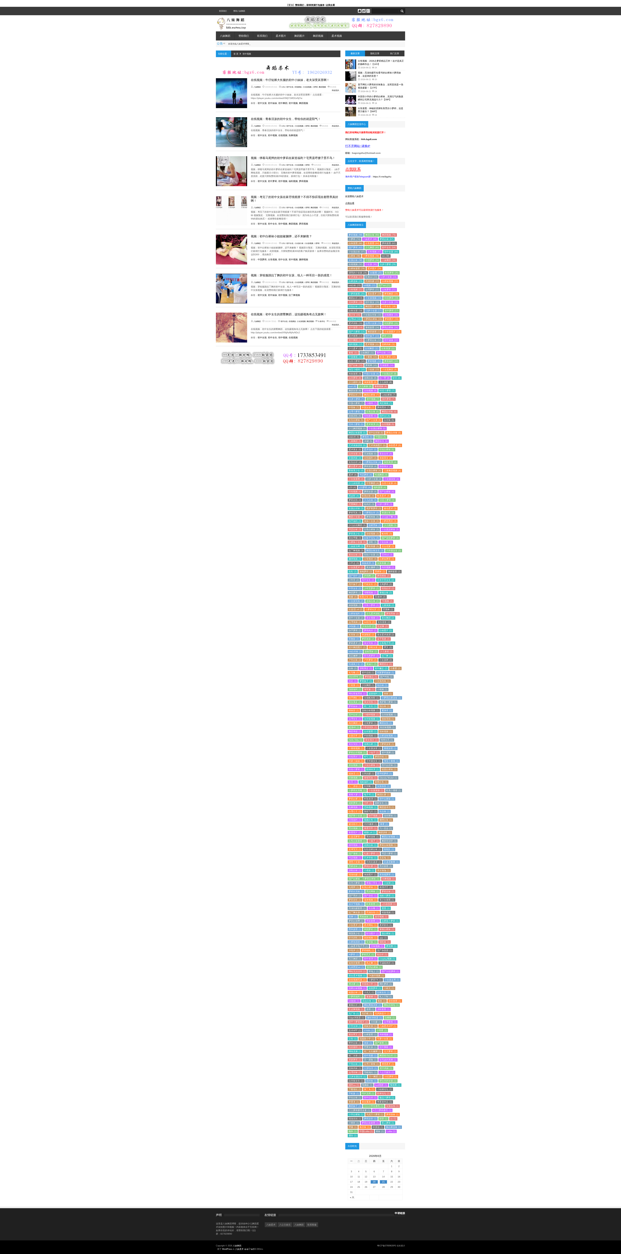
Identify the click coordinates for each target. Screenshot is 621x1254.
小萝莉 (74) (354, 239)
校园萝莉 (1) (375, 988)
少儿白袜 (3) (370, 500)
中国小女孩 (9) (371, 373)
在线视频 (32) (356, 264)
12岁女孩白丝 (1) (357, 1076)
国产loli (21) (384, 285)
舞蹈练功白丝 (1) (388, 1055)
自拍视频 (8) (370, 390)
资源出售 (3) (388, 512)
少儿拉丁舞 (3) (389, 517)
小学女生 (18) (389, 306)
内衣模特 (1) (355, 1047)
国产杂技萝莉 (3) (390, 538)
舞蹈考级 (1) (355, 731)
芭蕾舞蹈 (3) (355, 504)
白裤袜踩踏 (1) (356, 942)
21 (383, 1182)
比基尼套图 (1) (391, 862)
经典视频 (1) (355, 777)
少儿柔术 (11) (355, 348)
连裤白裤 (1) (370, 744)
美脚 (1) (353, 916)
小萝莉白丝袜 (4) (372, 462)
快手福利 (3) (355, 521)
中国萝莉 (262, 259)
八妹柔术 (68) (370, 239)
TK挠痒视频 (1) (376, 975)
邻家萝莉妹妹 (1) (385, 672)
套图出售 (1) (381, 782)
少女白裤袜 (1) (371, 765)
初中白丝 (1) (370, 1097)
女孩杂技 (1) (383, 786)
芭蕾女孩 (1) (370, 1047)
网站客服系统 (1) (357, 693)
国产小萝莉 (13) (357, 331)
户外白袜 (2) (355, 660)
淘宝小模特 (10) (357, 369)
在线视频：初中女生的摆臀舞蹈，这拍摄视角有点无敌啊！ (289, 314)
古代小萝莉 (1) (356, 883)
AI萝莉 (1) (354, 954)
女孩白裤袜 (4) (373, 470)
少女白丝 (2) (368, 626)
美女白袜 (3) (355, 554)
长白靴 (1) (374, 908)
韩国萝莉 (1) (370, 929)
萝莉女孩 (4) (370, 491)
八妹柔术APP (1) (387, 1026)
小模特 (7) (371, 403)
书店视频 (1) (355, 857)
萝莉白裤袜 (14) (390, 327)
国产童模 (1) (355, 853)
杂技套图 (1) (394, 1001)
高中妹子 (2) (355, 584)
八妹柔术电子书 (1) (358, 946)
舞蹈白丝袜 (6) (389, 411)
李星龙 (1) (354, 1102)
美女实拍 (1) (355, 744)
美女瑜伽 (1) (383, 870)
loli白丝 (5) (354, 437)
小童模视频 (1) (356, 748)
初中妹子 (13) (372, 336)
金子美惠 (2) (383, 639)
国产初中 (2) (355, 575)
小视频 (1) (382, 689)
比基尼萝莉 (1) (356, 836)
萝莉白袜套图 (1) (370, 1123)
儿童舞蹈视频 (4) (392, 470)
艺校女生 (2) (370, 584)
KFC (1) (368, 756)
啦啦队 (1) (389, 849)
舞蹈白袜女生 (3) (374, 550)
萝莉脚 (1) (391, 946)
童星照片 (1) (355, 832)
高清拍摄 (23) (372, 281)
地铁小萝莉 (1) (386, 895)
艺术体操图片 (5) (377, 445)
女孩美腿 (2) (383, 563)
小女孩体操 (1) (376, 790)
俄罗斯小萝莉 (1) (388, 702)
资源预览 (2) (368, 634)
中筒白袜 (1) (355, 1064)
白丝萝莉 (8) (355, 378)
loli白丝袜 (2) (355, 651)
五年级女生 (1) (373, 761)
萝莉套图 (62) (389, 243)
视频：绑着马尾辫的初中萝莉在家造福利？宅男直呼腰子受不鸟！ (293, 158)
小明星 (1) (382, 1030)
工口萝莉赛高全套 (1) (359, 1110)
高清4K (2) (380, 597)
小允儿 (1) (369, 992)
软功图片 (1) (372, 933)
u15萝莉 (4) (365, 487)
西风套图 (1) (355, 929)
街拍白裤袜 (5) (386, 449)
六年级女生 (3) (393, 550)
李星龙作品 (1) (384, 1102)
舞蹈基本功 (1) (386, 807)
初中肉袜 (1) (386, 1068)
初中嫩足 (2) (381, 668)
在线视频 (282, 135)
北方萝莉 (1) (390, 1051)
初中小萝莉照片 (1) (358, 1022)
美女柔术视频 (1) (357, 975)
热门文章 (394, 53)
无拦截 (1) (367, 1013)
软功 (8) (396, 378)
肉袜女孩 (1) (370, 1026)
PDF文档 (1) (368, 1093)
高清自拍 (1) (372, 912)
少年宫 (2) (354, 580)
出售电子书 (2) (386, 643)
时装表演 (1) (370, 799)
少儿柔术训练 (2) (374, 613)
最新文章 (355, 53)
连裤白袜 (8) (370, 378)
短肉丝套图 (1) (356, 963)
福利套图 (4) (380, 487)
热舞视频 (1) (355, 807)
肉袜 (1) (388, 693)
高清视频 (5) (370, 453)
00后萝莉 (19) (391, 298)
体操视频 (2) (355, 605)
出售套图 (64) (372, 243)
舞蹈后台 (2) (385, 664)
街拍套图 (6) (370, 416)
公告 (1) (353, 1038)
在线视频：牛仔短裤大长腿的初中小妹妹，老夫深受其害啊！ (290, 80)
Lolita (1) (391, 1131)
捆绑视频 (303, 259)
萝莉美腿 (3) (372, 546)
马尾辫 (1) (354, 887)
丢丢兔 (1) (384, 857)
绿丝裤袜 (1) (390, 815)
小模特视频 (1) (371, 714)
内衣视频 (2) (388, 567)
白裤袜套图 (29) (357, 268)
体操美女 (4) (385, 458)
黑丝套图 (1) (385, 866)
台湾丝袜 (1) (355, 1072)
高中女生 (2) (368, 580)
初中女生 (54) (389, 247)
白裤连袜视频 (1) (388, 735)
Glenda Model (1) (388, 777)
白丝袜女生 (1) (356, 1081)
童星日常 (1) (370, 828)
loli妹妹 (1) (354, 1001)
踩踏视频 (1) (370, 937)
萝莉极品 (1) (371, 676)
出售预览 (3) (370, 559)
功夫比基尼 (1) (373, 862)
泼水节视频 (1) (356, 904)
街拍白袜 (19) (356, 306)
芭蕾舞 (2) (388, 609)
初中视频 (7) (373, 399)
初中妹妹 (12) (391, 340)
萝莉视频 (303, 181)
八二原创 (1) (355, 786)
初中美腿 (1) (370, 1055)
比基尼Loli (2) (356, 609)
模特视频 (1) (355, 845)
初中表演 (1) (370, 958)
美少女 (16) (354, 315)
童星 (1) (384, 824)
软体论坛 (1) (383, 1093)
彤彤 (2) (353, 571)
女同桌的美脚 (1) (388, 1059)
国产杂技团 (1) (384, 950)
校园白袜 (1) (355, 992)
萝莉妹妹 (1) (355, 706)
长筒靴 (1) (369, 786)
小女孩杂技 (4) (391, 479)
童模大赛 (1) (355, 794)
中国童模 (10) (356, 357)
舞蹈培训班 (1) (389, 841)
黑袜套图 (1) (372, 921)
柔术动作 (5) (370, 449)
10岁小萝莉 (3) (384, 504)
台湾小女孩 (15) (373, 323)
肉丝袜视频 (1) (387, 727)
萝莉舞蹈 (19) (391, 293)
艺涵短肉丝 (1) (386, 963)
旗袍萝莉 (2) (366, 571)
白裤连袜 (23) (356, 281)
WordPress (227, 1249)
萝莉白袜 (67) (387, 239)
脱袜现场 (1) (388, 719)
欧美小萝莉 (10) (388, 357)
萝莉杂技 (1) (355, 900)
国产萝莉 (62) (356, 247)
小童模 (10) (371, 357)
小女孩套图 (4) (356, 479)
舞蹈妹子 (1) (355, 1106)
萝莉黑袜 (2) (392, 613)
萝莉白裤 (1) (355, 799)
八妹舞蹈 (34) (389, 260)
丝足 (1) (353, 681)
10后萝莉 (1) (390, 1076)
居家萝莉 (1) (355, 1059)
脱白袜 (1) (384, 706)
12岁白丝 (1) (370, 1068)
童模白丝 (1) (355, 1005)
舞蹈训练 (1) (384, 832)
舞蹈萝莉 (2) (355, 592)
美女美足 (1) (355, 702)
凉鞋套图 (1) (383, 1009)
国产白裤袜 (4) (386, 491)
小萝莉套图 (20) (357, 293)
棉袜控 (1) (354, 710)
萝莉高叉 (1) (368, 954)
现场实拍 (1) (355, 1118)
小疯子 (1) (374, 841)
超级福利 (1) (375, 693)
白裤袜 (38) (354, 256)
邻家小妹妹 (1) (356, 761)
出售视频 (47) (374, 251)
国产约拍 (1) (386, 676)
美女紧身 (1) (368, 1102)
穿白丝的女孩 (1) (388, 1081)
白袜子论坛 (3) (371, 538)
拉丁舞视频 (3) (356, 550)
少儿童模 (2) (386, 651)
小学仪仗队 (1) (369, 727)
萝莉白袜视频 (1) (388, 845)
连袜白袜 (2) (372, 601)
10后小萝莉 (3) (387, 500)
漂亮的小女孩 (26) (358, 272)
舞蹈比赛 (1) (383, 794)
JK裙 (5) (368, 441)
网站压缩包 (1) (391, 1005)
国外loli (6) (384, 416)
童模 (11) (353, 352)
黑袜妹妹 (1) (366, 916)
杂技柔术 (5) (394, 445)
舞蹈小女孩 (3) (356, 517)
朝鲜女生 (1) (381, 803)
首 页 (236, 54)
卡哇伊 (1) (354, 950)
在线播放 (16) (391, 315)
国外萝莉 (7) (388, 399)
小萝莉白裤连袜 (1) (391, 698)
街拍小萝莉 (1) (356, 769)
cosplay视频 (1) (387, 958)
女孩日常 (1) (355, 735)
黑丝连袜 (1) (372, 836)
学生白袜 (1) (355, 1097)
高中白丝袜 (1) (389, 765)
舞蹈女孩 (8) (355, 390)
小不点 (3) (354, 563)
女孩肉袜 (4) (355, 458)
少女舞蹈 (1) (368, 685)
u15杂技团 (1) (389, 904)
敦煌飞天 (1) (370, 811)
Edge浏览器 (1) (356, 1017)
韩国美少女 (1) (356, 933)
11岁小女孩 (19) (390, 302)
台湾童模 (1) (390, 1022)
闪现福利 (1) (355, 820)
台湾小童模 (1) (371, 1064)
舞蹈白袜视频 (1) (390, 836)
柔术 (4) (353, 474)
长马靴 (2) (354, 672)
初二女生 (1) (370, 706)
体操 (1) (368, 1043)
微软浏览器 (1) (374, 1017)
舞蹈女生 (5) (381, 441)
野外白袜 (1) (355, 1043)
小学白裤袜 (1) (356, 1114)
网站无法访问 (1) (357, 971)
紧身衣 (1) (387, 710)
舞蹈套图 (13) (374, 331)
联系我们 (223, 11)
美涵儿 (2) (371, 664)
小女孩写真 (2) (356, 601)
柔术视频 (337, 35)
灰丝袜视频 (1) (371, 719)
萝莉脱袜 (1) (392, 1114)
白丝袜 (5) (389, 420)
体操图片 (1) (370, 874)
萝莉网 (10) (371, 365)
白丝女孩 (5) (355, 453)
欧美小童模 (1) (393, 790)
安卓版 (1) (371, 942)
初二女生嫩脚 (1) (372, 1051)
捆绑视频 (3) (355, 559)
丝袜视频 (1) (377, 946)
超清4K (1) (354, 727)
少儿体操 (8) (365, 386)
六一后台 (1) (385, 828)
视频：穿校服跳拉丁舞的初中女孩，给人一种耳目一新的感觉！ (291, 275)
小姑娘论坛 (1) (384, 1089)
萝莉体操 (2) (368, 639)
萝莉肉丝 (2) (370, 630)
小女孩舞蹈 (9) (389, 369)
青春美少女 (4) (356, 470)
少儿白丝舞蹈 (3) (357, 525)
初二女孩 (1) (355, 1055)
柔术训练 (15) (356, 323)
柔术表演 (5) (372, 424)
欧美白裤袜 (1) (369, 887)
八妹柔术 (270, 1224)
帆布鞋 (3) (387, 533)
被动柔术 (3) (390, 508)
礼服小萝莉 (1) (371, 853)
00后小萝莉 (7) (387, 390)
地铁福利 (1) (366, 782)
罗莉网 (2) (369, 575)
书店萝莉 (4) (366, 474)
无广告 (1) (354, 1013)
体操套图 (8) (370, 382)
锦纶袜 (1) (384, 942)
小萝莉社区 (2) (372, 609)
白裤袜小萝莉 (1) (390, 921)
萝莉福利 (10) (391, 361)
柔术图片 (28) (374, 268)
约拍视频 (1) (370, 735)
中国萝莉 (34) (372, 260)
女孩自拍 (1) (392, 1106)
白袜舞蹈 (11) (367, 352)
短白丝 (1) (382, 954)
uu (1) (393, 1118)
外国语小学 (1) (369, 984)
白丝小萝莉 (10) (357, 361)
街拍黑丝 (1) (355, 756)
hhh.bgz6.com (369, 139)
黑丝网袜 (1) (372, 891)
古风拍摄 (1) (368, 773)
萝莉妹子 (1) (366, 681)
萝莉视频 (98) (356, 235)
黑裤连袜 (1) (355, 866)
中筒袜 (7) (354, 407)
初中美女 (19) (372, 302)
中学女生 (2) (355, 588)
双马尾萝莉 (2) (371, 655)
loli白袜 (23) (355, 285)
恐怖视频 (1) (370, 807)
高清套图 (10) (387, 365)
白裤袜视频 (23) (390, 281)
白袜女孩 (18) (356, 310)
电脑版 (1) (367, 1085)
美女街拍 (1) (370, 702)
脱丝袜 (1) (371, 1081)
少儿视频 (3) (390, 525)
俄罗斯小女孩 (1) (357, 815)
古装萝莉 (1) (370, 723)
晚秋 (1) (353, 1131)
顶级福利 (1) (355, 689)
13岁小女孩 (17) (373, 310)
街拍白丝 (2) (388, 588)
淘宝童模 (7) (385, 403)
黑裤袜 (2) (380, 571)
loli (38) (386, 256)
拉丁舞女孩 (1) (356, 912)
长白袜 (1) (384, 811)
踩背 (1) (383, 1118)
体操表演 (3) (368, 563)
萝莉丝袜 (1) (388, 891)
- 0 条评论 (319, 321)
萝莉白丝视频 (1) (357, 752)
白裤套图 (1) (370, 1034)
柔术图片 (281, 35)
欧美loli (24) (371, 277)
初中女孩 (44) (391, 251)
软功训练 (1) (355, 937)
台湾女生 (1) (355, 719)
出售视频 (272, 259)
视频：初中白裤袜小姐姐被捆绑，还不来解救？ (281, 236)
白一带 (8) (384, 378)
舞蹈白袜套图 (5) (357, 432)
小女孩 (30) (371, 264)
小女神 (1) (389, 883)
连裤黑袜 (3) (375, 525)
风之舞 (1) (371, 963)
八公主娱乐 (285, 1224)
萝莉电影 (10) (374, 361)
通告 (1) (353, 1135)
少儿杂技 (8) (385, 382)
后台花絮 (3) (388, 546)
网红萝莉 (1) (385, 984)
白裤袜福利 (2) (356, 613)
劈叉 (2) (388, 647)
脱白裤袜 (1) (388, 933)
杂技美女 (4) (385, 466)
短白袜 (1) (382, 685)
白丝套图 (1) (370, 731)
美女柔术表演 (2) (385, 634)
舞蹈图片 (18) (372, 306)
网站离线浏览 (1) (372, 1005)
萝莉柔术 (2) (355, 643)
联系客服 (311, 1224)
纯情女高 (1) (387, 740)
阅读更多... (336, 90)
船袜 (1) (382, 1001)
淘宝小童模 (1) (391, 761)
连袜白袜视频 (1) (370, 710)
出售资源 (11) (388, 348)
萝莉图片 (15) (392, 319)
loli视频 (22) (370, 285)
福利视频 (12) (356, 344)
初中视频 (293, 103)
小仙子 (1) (374, 752)
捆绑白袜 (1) (385, 820)
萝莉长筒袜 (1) (356, 891)
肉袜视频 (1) (385, 1034)
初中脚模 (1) (385, 1047)
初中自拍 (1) (368, 672)
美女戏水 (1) (371, 740)
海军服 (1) (369, 689)
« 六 (352, 1197)
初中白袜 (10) (384, 352)
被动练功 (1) (355, 824)
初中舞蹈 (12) (356, 340)
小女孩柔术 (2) (356, 567)
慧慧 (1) (386, 908)
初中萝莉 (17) (391, 310)
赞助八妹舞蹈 (239, 11)
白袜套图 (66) (356, 243)
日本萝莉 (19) (356, 302)
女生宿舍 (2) (384, 622)
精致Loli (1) (370, 832)
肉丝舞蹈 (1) (355, 723)
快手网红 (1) (355, 698)
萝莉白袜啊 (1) (356, 921)
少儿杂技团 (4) (356, 483)
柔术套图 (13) (356, 336)
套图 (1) (370, 1009)
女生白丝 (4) (355, 462)
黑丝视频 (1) (355, 828)
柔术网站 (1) (370, 925)
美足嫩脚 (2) (355, 655)
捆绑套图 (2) (394, 571)
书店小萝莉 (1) (389, 853)
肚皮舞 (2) (382, 626)
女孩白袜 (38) (356, 260)
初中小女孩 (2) (356, 618)
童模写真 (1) (370, 777)
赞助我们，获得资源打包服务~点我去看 (315, 5)
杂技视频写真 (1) (357, 979)
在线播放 (298, 87)
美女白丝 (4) (385, 453)
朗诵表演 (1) (372, 769)
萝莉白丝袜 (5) (393, 432)
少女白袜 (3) (385, 542)
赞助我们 (244, 35)
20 (374, 1182)
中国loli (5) (380, 437)
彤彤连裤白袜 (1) (372, 849)
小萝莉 (315, 87)
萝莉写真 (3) (355, 512)
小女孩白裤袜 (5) (377, 428)
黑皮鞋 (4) (354, 496)
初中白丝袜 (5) (376, 432)
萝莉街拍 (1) (381, 756)
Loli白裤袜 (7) (389, 395)
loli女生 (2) (369, 622)
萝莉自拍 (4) (355, 500)
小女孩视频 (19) (373, 298)
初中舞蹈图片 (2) (357, 647)
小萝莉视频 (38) (371, 256)
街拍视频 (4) (355, 491)
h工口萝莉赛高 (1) (382, 1110)
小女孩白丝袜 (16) (372, 315)
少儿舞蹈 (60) (372, 247)
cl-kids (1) (369, 1030)
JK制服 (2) (354, 626)
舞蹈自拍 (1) (385, 723)
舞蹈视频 (318, 35)
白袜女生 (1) (383, 992)
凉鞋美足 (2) (366, 668)
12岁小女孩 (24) (388, 277)
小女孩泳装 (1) (373, 748)
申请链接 (400, 1213)
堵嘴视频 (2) (370, 592)
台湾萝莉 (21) (372, 289)
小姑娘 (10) (373, 369)
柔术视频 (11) (372, 344)
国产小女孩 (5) (373, 420)
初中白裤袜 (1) (386, 799)
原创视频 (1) (355, 765)
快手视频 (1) (375, 815)
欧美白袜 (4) (368, 496)
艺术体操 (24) (356, 277)
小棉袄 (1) (354, 1123)
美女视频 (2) (372, 618)
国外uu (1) (354, 1085)
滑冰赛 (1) (354, 984)
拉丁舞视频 (294, 295)
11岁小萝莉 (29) (388, 264)
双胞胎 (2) (354, 639)
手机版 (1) (354, 1093)
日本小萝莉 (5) (356, 424)
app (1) (383, 937)
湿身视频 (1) (370, 900)
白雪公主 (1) (355, 811)
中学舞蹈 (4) (372, 483)
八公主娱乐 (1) (386, 1072)
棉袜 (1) (380, 1131)
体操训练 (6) (355, 416)
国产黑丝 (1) (355, 895)
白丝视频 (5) (388, 424)
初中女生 (290, 87)
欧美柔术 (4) (383, 496)
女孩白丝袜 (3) (356, 508)
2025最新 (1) (370, 824)
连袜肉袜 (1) (355, 1068)
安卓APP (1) (355, 1030)
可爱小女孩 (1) (384, 1038)
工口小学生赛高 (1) (373, 1106)
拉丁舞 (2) (387, 655)
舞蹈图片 (299, 35)
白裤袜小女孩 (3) (357, 542)
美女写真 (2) (370, 643)
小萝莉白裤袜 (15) (373, 319)
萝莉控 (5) (367, 437)
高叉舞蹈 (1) (355, 958)
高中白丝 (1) (355, 714)
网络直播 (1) (355, 1051)
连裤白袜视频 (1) (357, 988)
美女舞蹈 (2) (388, 618)
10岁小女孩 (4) (373, 479)
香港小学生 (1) (373, 883)
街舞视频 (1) (388, 878)
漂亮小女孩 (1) (356, 862)
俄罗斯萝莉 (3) (373, 508)
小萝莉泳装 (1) (386, 744)
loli (283, 87)
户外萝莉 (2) (370, 660)
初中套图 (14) (356, 327)
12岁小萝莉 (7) (356, 399)
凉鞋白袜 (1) (355, 870)
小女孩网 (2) (385, 660)
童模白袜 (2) (385, 592)
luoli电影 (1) (381, 1085)
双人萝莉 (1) (388, 1123)
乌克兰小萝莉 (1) (374, 1114)
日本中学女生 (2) (385, 580)
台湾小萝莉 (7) (356, 411)
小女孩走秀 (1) (392, 979)
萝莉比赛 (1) (370, 866)
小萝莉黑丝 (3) (389, 521)
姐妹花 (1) (354, 773)
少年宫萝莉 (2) (371, 588)
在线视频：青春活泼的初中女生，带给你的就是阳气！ (286, 119)
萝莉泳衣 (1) (370, 1118)
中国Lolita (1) (366, 1131)
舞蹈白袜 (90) (372, 235)
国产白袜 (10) (356, 365)
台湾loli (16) (355, 319)
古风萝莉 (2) (385, 584)
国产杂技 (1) (370, 895)
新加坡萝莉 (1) (386, 874)
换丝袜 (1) (365, 1127)
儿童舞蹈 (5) (355, 441)
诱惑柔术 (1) (388, 1064)
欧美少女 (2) (366, 597)
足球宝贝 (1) (355, 849)
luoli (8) (352, 386)
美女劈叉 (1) (355, 1034)
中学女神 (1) (355, 1026)
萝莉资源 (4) (370, 466)
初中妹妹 (272, 103)
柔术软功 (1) (385, 925)
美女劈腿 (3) (355, 538)
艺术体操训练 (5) (357, 445)
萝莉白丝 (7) (355, 395)
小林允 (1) (389, 988)
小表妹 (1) (369, 870)
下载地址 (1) (355, 1089)
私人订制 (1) (385, 996)
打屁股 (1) (354, 685)
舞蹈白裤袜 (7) (371, 395)
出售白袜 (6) (372, 411)
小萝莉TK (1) (375, 979)
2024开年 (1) (355, 676)
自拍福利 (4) (370, 458)
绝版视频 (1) (388, 912)
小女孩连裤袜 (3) (390, 529)
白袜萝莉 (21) (389, 289)
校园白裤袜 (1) (389, 769)
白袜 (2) (353, 668)
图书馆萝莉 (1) (384, 773)
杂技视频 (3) (372, 533)
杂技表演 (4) (390, 462)
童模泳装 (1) (390, 748)
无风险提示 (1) (382, 1013)
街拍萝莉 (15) (391, 323)
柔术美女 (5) (355, 449)
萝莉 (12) (386, 336)
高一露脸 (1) (370, 1059)
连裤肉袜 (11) (388, 344)
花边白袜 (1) (368, 1001)
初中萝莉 (272, 181)
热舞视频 (293, 135)
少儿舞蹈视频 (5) (357, 428)
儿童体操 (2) (388, 605)
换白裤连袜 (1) (393, 1127)
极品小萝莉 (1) (386, 1097)
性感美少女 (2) (356, 664)
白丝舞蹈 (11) (372, 348)
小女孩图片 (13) (392, 331)
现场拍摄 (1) (355, 874)
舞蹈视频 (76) (389, 235)
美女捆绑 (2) (372, 567)
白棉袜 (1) (390, 1017)
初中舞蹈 (282, 103)
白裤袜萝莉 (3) (386, 559)
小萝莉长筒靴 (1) (357, 790)
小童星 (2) (395, 668)
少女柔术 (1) (355, 925)
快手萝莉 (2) (355, 630)
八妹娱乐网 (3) (356, 546)
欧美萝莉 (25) (392, 272)
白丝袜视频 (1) (389, 714)
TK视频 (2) (387, 601)
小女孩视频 (307, 87)
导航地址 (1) (370, 1072)
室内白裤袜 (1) (374, 967)
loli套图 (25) (376, 272)
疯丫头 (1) (369, 1089)
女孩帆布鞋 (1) (371, 698)
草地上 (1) (374, 971)
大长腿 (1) (376, 1022)
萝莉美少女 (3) (356, 533)
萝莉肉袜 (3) (372, 517)
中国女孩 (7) (368, 407)
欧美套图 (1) (372, 904)
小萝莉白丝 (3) (371, 512)
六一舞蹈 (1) (375, 1076)
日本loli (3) (387, 554)
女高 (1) (353, 782)
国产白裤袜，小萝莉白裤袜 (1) (364, 878)
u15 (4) (352, 487)
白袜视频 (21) (356, 289)
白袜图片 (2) (385, 630)
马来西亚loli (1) (356, 967)
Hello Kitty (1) (355, 740)
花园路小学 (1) (367, 1038)
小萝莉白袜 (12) (373, 340)
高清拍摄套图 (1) (357, 908)
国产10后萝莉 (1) (390, 971)
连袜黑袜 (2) (371, 651)
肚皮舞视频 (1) (356, 1009)
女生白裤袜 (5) (356, 420)
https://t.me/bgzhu (382, 176)
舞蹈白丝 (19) (356, 298)
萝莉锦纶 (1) (368, 950)
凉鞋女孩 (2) (375, 647)
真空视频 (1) (381, 916)
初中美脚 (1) (388, 752)
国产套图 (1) (381, 1043)
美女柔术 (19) (374, 293)
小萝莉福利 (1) (356, 996)
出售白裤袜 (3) (371, 529)
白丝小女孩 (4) (389, 483)
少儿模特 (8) (355, 382)
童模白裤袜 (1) (386, 929)
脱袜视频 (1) (385, 731)
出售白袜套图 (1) (357, 841)
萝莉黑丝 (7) (383, 407)
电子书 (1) (369, 794)
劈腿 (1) (353, 1127)
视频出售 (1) (370, 820)
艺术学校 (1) (370, 857)
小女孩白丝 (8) (389, 373)
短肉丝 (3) (369, 504)
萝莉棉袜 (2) (383, 575)
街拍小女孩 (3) (371, 554)
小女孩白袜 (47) (357, 251)
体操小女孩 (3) (371, 521)
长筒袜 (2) (354, 634)
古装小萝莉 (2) (371, 605)
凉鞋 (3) (373, 542)
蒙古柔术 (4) (355, 466)
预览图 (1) (395, 1085)
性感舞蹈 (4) (381, 474)
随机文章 (374, 53)
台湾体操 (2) (355, 622)
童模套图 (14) (372, 327)
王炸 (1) (368, 803)
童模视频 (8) (380, 386)
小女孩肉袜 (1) (382, 681)
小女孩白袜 (298, 243)
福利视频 (293, 181)
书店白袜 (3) (355, 529)
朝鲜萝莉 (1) (355, 803)
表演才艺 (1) (385, 887)
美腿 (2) (353, 597)
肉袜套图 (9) (355, 373)
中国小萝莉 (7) (356, 403)
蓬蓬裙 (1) (371, 996)
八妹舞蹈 (225, 35)
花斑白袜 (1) (370, 845)
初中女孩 (262, 103)
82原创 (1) (378, 1127)
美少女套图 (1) (386, 900)
